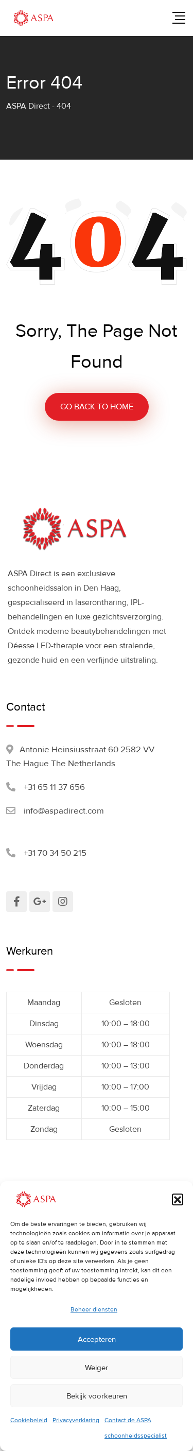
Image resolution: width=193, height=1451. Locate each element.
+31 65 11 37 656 (54, 787)
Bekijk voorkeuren (96, 1396)
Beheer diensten (94, 1310)
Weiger (96, 1367)
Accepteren (97, 1339)
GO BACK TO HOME (96, 407)
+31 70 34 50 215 (55, 853)
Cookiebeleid (28, 1420)
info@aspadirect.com (64, 810)
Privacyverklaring (75, 1420)
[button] (177, 1199)
